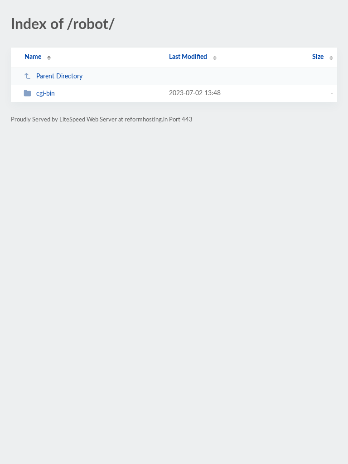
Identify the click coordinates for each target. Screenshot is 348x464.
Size (318, 57)
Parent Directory (59, 76)
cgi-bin (45, 94)
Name (32, 57)
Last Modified (188, 57)
